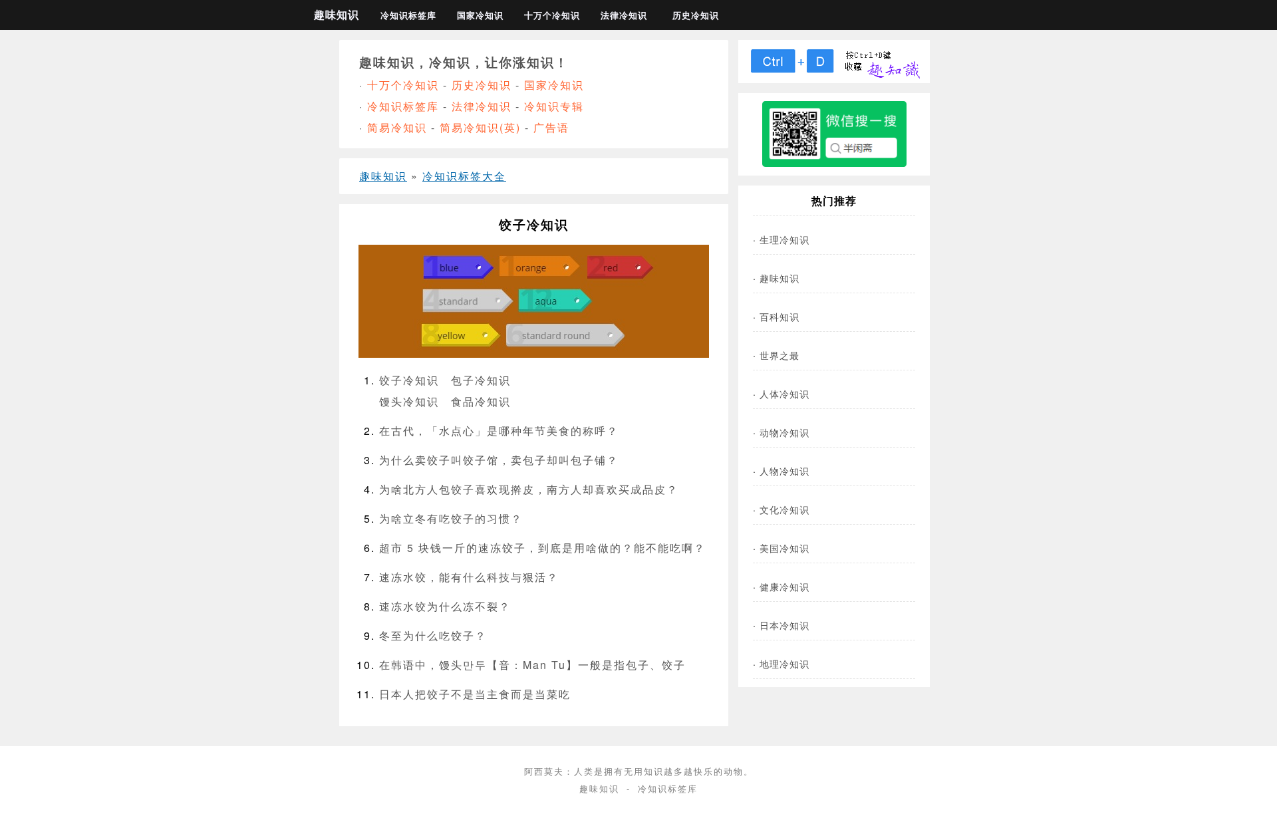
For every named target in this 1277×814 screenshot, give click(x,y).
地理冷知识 (784, 663)
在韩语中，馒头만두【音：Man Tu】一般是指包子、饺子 (532, 664)
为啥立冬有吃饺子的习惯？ (451, 518)
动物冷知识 (784, 432)
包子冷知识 (481, 380)
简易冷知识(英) (480, 127)
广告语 (551, 127)
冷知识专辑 (554, 106)
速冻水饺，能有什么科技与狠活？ (469, 577)
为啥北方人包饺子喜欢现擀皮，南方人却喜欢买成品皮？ (528, 489)
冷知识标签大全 (464, 176)
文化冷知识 (784, 509)
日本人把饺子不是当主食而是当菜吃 (475, 694)
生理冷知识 (784, 239)
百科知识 (779, 316)
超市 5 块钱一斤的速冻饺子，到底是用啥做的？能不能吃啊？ (542, 547)
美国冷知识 (784, 548)
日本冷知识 (784, 625)
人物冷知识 (784, 470)
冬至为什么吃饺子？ (433, 635)
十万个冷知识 (552, 15)
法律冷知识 (624, 15)
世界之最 (779, 355)
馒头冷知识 (409, 401)
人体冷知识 (784, 393)
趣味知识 (336, 14)
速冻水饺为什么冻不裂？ (445, 606)
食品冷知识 (481, 401)
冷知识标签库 (408, 15)
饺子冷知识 (409, 380)
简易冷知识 (397, 127)
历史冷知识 (695, 15)
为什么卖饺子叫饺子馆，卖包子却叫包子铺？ (499, 460)
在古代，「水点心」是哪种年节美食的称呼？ (499, 430)
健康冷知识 (784, 586)
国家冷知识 (480, 15)
